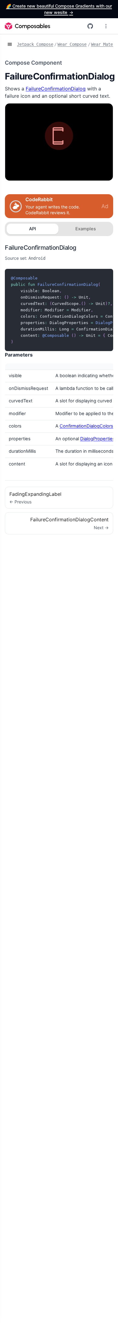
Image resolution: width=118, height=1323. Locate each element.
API (32, 229)
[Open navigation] (9, 44)
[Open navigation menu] (106, 26)
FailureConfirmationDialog (56, 89)
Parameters (19, 355)
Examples (85, 229)
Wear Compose (72, 44)
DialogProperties (97, 439)
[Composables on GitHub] (90, 26)
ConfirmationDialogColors (86, 426)
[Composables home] (27, 26)
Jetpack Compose (35, 44)
